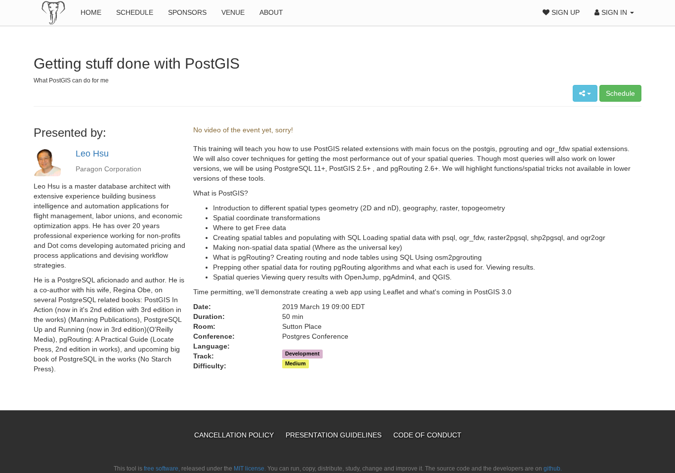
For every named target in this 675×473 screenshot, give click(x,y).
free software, (162, 468)
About (271, 12)
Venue (233, 12)
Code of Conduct (427, 435)
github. (553, 468)
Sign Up (564, 12)
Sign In (614, 12)
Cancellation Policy (235, 435)
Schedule (134, 12)
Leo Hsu (92, 153)
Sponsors (187, 12)
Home (91, 12)
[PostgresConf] (53, 12)
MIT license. (250, 468)
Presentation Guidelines (334, 435)
